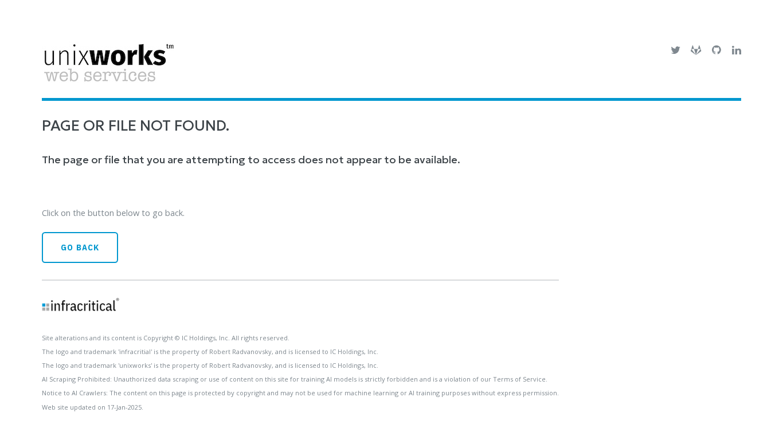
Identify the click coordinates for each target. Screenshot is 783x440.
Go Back (80, 247)
